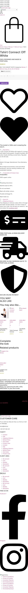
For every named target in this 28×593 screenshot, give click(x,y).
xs (1, 75)
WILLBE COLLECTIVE (6, 592)
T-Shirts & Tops (18, 47)
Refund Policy (6, 440)
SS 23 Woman (15, 69)
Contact (5, 434)
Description (6, 149)
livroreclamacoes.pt (8, 582)
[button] (14, 150)
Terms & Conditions (8, 576)
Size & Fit (5, 199)
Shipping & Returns (8, 201)
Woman (10, 47)
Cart (4, 460)
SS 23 (9, 69)
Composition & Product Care (11, 173)
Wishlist (5, 462)
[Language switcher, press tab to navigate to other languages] (9, 10)
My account (6, 459)
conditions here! (13, 208)
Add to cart (4, 83)
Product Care (6, 443)
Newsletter (6, 464)
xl (13, 75)
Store (5, 47)
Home (1, 47)
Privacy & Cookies (8, 578)
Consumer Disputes (8, 580)
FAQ (4, 436)
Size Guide (6, 441)
